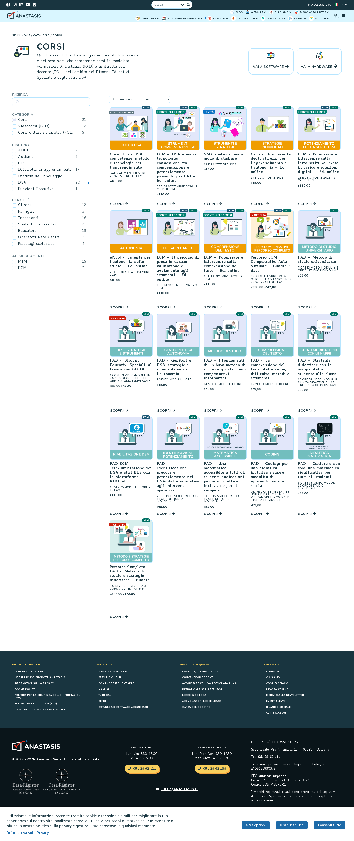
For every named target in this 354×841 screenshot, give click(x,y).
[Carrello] (343, 15)
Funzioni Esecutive (35, 189)
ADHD (24, 150)
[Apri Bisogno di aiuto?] (327, 12)
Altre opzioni (256, 825)
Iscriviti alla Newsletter (285, 695)
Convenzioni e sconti (198, 677)
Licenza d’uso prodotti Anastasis (39, 677)
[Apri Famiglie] (227, 18)
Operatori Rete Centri (38, 237)
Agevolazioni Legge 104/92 (201, 701)
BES (21, 163)
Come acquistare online (200, 671)
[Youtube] (28, 5)
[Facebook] (8, 5)
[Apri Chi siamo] (290, 12)
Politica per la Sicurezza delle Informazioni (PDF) (47, 696)
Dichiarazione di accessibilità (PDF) (40, 709)
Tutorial (104, 695)
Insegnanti (28, 218)
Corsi (23, 120)
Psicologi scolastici (36, 244)
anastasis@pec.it (272, 776)
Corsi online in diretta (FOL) (45, 133)
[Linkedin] (21, 5)
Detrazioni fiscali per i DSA (202, 689)
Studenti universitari (38, 224)
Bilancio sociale (278, 707)
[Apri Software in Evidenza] (201, 18)
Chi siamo (273, 677)
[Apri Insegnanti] (284, 18)
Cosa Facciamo (277, 683)
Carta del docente (196, 707)
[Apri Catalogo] (157, 18)
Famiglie (26, 212)
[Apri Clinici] (305, 18)
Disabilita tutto (292, 825)
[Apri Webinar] (265, 12)
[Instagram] (15, 5)
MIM (22, 262)
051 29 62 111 (269, 757)
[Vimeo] (34, 5)
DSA (22, 183)
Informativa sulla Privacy (34, 683)
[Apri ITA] (346, 4)
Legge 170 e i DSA (194, 695)
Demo (102, 701)
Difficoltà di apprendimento (45, 170)
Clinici (24, 205)
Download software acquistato (123, 707)
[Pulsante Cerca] (188, 5)
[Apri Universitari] (256, 18)
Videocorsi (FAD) (33, 126)
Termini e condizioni (29, 671)
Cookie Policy (24, 689)
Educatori (27, 231)
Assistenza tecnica (112, 671)
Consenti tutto (329, 825)
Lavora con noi (277, 689)
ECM (22, 268)
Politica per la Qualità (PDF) (35, 703)
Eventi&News (276, 701)
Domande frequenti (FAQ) (117, 683)
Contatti (272, 671)
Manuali (104, 689)
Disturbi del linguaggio (40, 176)
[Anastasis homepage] (24, 15)
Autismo (26, 157)
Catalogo (41, 35)
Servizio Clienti (109, 677)
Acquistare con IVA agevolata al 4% (209, 683)
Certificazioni (276, 713)
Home (25, 35)
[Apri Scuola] (327, 18)
